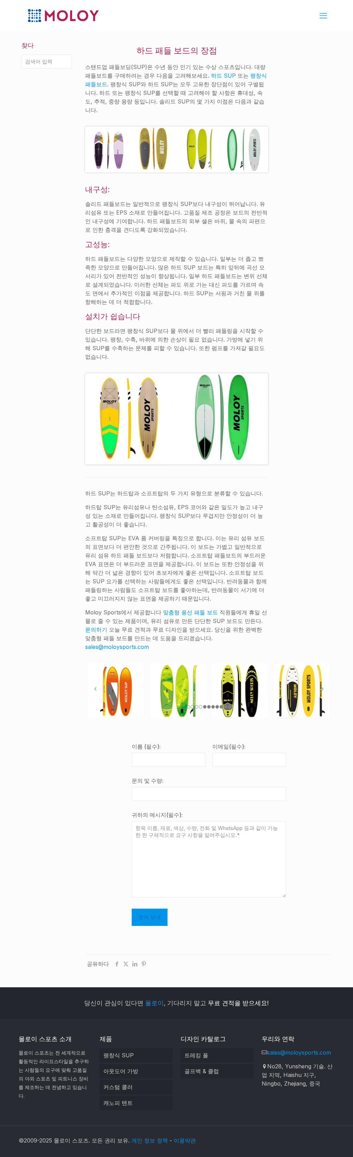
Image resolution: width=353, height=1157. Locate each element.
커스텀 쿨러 (118, 1087)
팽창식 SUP (118, 1055)
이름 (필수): (146, 746)
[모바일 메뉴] (323, 15)
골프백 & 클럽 (201, 1071)
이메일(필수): (228, 746)
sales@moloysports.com (117, 646)
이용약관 (185, 1140)
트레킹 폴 (196, 1055)
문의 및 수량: (147, 780)
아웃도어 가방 (120, 1071)
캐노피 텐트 (118, 1102)
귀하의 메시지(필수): (157, 814)
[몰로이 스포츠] (63, 15)
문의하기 (96, 629)
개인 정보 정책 (149, 1140)
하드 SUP (223, 75)
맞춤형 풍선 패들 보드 (190, 612)
